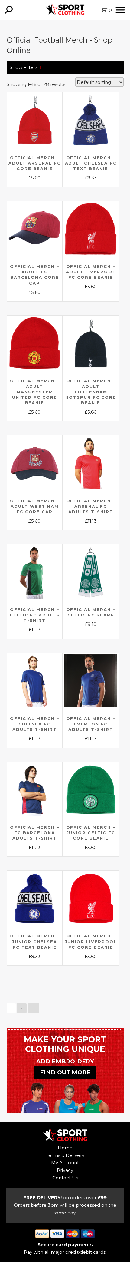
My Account (65, 1162)
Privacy (65, 1170)
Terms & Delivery (65, 1155)
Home (65, 1148)
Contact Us (65, 1178)
